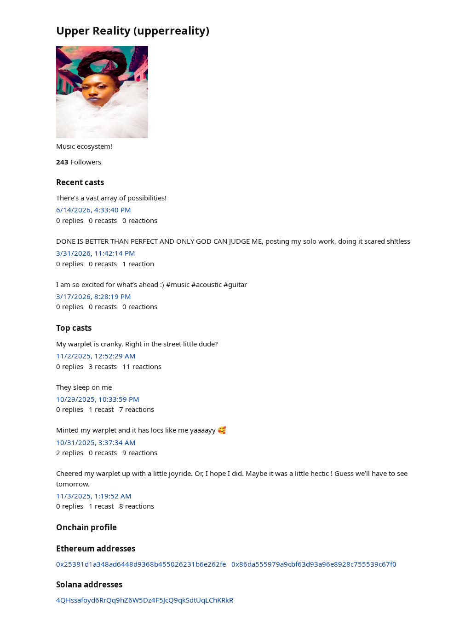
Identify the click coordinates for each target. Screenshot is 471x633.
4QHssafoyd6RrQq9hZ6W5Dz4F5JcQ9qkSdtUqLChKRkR (144, 599)
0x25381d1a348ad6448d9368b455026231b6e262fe (141, 564)
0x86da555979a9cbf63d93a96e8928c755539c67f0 (313, 564)
